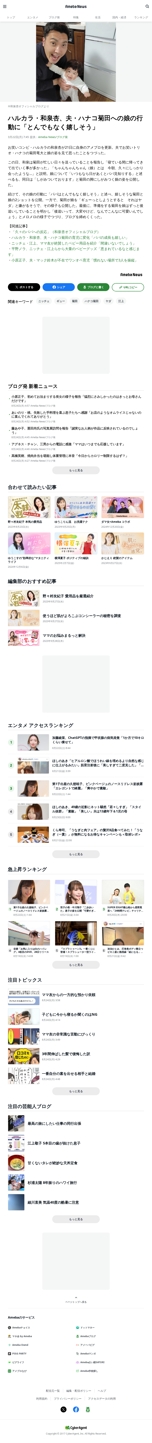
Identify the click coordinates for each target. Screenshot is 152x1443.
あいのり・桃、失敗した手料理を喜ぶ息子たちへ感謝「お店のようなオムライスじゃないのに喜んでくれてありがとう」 (76, 415)
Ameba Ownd (20, 1345)
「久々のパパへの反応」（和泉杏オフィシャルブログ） (56, 231)
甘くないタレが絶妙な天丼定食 (53, 1162)
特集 (76, 17)
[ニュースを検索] (147, 6)
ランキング (141, 17)
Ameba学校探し (89, 1371)
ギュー (61, 301)
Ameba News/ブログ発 (53, 137)
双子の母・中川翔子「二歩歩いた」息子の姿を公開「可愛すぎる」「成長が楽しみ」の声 (77, 911)
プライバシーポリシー (68, 1398)
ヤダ (108, 301)
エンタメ (32, 17)
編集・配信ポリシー (78, 1391)
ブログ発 (54, 17)
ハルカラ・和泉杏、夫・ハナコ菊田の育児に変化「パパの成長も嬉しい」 (70, 237)
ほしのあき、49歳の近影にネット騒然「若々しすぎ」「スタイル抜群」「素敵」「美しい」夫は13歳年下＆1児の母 (96, 809)
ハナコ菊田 (92, 301)
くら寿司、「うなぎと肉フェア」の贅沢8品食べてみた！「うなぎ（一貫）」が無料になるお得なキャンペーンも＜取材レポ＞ (97, 832)
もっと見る (76, 470)
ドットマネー (87, 1327)
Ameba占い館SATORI (92, 1362)
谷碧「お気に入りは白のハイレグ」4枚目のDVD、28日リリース (31, 950)
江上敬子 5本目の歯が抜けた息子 (54, 1143)
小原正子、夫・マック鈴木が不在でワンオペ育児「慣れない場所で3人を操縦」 (74, 260)
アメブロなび (19, 1371)
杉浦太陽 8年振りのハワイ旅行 (52, 1182)
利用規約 (41, 1398)
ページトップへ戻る (76, 1301)
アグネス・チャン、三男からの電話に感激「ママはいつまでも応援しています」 (68, 444)
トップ (11, 17)
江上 (121, 301)
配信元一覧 (53, 1391)
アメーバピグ (87, 1345)
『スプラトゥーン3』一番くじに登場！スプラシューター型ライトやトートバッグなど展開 (78, 952)
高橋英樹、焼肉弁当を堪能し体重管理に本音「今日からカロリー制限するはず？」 (70, 456)
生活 (98, 17)
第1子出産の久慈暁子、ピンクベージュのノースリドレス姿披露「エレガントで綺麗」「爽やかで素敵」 (97, 786)
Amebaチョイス (21, 1327)
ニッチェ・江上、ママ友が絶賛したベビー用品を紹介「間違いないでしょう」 (73, 243)
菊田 (75, 301)
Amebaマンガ (88, 1353)
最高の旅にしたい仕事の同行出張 (54, 1123)
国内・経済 (119, 17)
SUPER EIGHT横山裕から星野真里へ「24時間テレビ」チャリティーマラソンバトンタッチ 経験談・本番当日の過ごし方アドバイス (125, 912)
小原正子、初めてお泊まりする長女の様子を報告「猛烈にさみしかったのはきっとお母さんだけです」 (76, 399)
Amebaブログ (88, 1336)
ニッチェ (43, 301)
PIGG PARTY (19, 1353)
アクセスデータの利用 (102, 1398)
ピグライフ (18, 1362)
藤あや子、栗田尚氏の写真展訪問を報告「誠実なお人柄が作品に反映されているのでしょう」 (74, 430)
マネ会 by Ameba (22, 1336)
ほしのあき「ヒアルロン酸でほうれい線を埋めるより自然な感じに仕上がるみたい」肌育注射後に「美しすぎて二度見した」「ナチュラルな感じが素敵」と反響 (98, 765)
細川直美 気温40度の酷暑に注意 (53, 1202)
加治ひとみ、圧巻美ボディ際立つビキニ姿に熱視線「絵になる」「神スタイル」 (125, 952)
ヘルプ (102, 1391)
